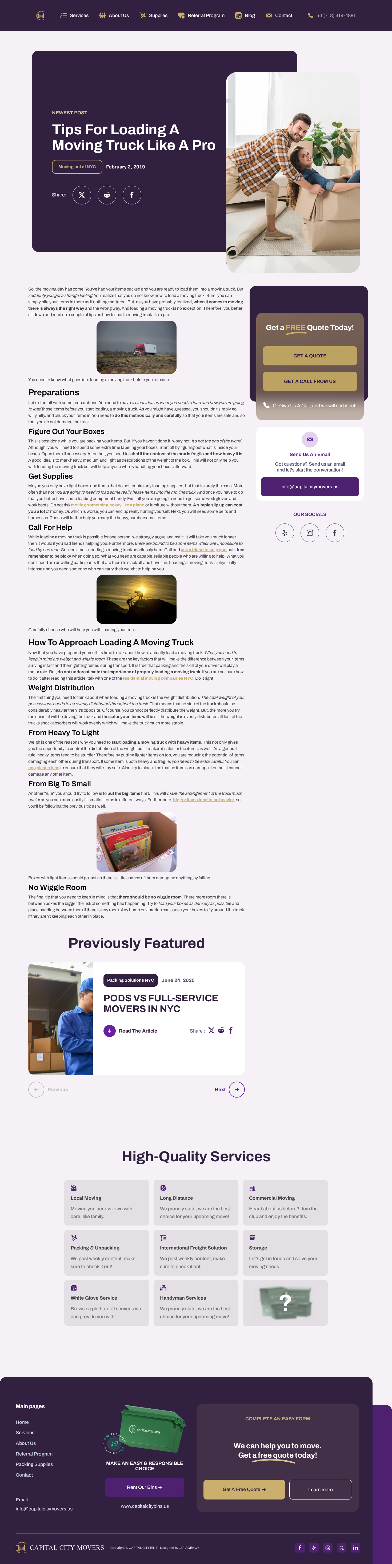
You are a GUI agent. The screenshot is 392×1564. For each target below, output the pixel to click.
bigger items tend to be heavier (203, 799)
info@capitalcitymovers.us (310, 486)
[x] (211, 1031)
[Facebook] (132, 195)
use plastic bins (43, 767)
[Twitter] (82, 195)
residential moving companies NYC (158, 678)
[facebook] (231, 1031)
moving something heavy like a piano (108, 505)
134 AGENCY (189, 1548)
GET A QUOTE (309, 355)
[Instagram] (107, 195)
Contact (24, 1475)
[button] (74, 15)
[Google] (335, 532)
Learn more (320, 1489)
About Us (26, 1443)
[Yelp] (284, 532)
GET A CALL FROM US (310, 381)
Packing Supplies (34, 1464)
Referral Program (34, 1454)
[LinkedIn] (355, 1548)
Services (79, 15)
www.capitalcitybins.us (145, 1506)
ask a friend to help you (204, 549)
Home (22, 1422)
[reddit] (221, 1031)
